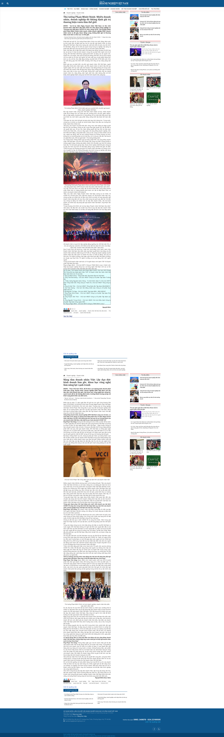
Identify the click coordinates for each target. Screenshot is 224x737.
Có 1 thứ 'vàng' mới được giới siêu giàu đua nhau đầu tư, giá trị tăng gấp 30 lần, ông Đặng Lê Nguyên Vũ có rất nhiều (145, 65)
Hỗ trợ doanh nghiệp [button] (129, 9)
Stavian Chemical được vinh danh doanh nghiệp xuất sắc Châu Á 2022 (82, 37)
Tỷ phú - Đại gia (145, 42)
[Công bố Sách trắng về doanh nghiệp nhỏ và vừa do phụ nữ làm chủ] (135, 30)
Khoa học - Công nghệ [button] (89, 9)
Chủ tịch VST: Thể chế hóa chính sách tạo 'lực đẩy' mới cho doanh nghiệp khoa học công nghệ (150, 23)
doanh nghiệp (82, 310)
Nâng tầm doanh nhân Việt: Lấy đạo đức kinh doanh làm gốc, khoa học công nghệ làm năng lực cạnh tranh (112, 361)
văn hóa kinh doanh (94, 683)
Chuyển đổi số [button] (144, 9)
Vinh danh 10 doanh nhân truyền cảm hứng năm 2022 (78, 360)
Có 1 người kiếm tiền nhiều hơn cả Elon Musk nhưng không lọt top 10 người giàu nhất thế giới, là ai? (145, 60)
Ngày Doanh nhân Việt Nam (99, 681)
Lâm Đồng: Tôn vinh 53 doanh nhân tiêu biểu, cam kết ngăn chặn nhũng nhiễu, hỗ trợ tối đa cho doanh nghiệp (111, 369)
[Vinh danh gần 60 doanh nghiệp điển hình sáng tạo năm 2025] (135, 17)
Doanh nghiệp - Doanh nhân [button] (109, 9)
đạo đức (85, 683)
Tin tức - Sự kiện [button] (73, 9)
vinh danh (76, 312)
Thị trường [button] (155, 9)
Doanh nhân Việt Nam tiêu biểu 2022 (97, 310)
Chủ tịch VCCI (104, 683)
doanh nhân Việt (77, 683)
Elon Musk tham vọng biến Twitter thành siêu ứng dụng (112, 365)
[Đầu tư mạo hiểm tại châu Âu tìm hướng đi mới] (135, 37)
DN (89, 681)
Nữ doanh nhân (145, 74)
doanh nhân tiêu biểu (85, 312)
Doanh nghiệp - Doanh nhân (75, 13)
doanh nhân (74, 310)
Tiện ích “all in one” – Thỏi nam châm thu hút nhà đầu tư (78, 398)
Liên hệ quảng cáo (153, 722)
